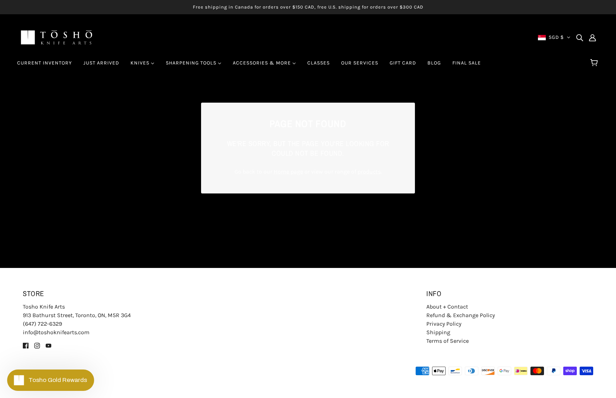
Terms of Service (447, 340)
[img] (579, 37)
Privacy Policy (443, 323)
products (369, 171)
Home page (288, 171)
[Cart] (595, 63)
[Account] (592, 37)
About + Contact (447, 306)
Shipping (438, 332)
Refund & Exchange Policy (460, 315)
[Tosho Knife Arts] (56, 36)
